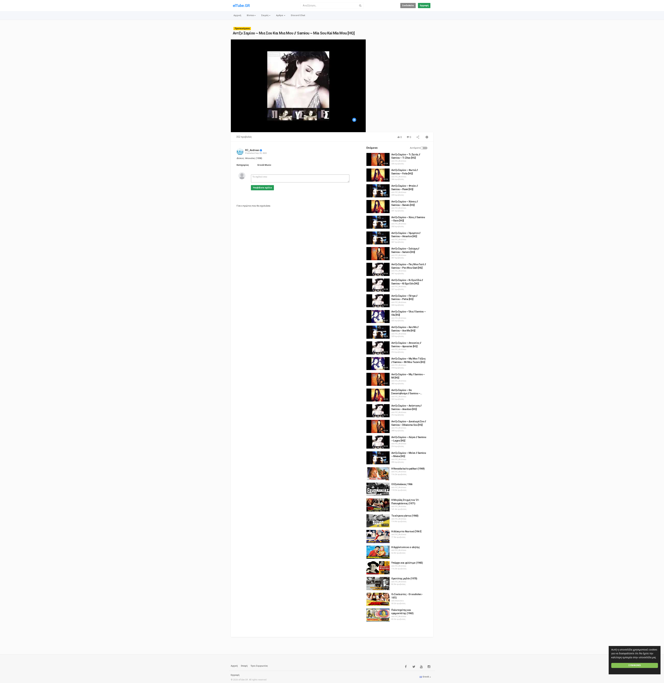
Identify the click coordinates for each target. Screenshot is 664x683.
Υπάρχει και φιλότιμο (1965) (407, 562)
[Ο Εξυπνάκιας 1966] (378, 489)
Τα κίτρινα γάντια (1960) (404, 515)
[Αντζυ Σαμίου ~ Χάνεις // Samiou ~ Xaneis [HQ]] (378, 206)
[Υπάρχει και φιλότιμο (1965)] (378, 567)
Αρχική (237, 15)
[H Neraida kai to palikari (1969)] (378, 473)
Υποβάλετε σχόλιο (262, 187)
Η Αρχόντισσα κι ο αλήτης (405, 547)
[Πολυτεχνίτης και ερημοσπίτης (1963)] (378, 615)
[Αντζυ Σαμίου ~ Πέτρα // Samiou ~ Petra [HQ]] (378, 300)
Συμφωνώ (634, 665)
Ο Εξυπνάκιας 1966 (401, 484)
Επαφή (244, 666)
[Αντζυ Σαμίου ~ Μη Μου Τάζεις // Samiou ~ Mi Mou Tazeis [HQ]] (378, 363)
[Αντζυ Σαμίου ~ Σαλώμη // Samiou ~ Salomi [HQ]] (378, 253)
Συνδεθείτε (408, 5)
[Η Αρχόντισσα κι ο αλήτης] (378, 552)
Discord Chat (298, 15)
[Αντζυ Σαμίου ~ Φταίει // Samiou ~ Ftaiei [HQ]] (378, 190)
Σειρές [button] (265, 15)
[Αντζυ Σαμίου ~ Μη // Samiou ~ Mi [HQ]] (378, 379)
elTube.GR (241, 5)
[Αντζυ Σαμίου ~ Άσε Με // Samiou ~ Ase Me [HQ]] (378, 332)
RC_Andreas (252, 150)
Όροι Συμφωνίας (259, 666)
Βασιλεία (399, 601)
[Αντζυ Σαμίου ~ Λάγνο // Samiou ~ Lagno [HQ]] (378, 442)
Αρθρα (280, 15)
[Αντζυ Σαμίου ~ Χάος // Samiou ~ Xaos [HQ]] (378, 222)
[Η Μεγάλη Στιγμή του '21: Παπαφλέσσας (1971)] (378, 505)
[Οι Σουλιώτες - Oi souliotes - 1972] (378, 599)
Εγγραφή (424, 5)
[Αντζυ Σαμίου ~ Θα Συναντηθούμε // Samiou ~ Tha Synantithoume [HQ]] (378, 395)
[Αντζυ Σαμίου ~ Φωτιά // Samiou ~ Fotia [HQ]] (378, 175)
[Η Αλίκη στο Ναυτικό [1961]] (378, 536)
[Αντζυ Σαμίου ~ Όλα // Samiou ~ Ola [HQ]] (378, 316)
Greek (426, 677)
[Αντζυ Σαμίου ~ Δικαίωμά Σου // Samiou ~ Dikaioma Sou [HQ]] (378, 426)
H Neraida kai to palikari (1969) (408, 468)
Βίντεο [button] (250, 15)
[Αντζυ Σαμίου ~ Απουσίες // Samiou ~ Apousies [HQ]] (378, 347)
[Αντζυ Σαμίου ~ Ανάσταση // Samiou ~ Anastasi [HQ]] (378, 410)
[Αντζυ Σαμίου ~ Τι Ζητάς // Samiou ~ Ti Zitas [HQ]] (378, 159)
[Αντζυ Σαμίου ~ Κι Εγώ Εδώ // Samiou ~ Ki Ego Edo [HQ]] (378, 285)
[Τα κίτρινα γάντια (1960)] (378, 520)
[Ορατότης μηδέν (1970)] (378, 583)
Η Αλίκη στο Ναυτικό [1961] (406, 531)
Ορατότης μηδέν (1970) (404, 578)
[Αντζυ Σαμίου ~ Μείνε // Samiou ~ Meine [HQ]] (378, 458)
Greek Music (264, 165)
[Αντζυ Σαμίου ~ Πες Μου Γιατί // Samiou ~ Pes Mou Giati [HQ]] (378, 269)
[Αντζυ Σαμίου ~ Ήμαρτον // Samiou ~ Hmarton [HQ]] (378, 238)
